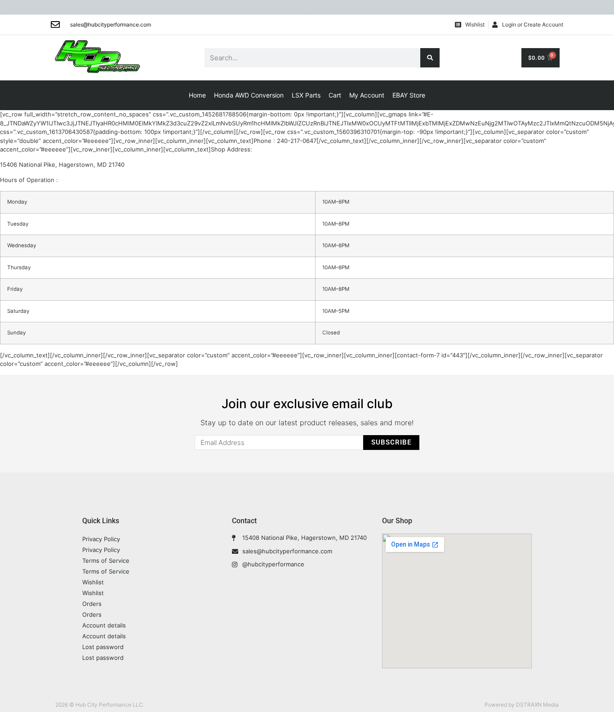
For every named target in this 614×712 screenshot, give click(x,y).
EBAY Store (408, 95)
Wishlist (93, 582)
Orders (92, 603)
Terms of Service (105, 560)
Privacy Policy (101, 539)
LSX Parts (306, 95)
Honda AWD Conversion (249, 95)
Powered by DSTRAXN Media (522, 704)
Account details (104, 625)
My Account (366, 95)
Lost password (103, 646)
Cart (335, 95)
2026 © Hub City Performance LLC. (99, 704)
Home (197, 95)
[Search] (430, 57)
